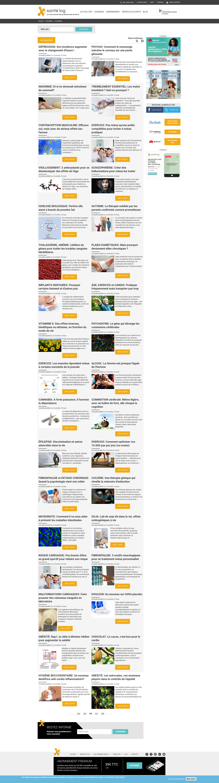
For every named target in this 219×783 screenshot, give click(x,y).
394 (78, 714)
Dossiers (99, 12)
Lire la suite (70, 77)
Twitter (151, 754)
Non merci (191, 779)
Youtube (164, 754)
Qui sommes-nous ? (101, 754)
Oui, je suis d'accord (176, 779)
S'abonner (120, 732)
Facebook (146, 754)
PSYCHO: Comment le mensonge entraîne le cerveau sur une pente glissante (111, 50)
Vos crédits (172, 132)
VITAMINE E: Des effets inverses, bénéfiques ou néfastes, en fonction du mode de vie (62, 327)
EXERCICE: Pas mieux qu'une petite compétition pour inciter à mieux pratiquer (113, 129)
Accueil (40, 21)
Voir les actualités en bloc (142, 41)
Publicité (117, 754)
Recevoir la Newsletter (163, 105)
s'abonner (134, 765)
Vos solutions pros (172, 141)
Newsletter (85, 754)
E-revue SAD (142, 2)
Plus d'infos (120, 777)
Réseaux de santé (131, 12)
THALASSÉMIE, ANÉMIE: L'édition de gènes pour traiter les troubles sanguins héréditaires (63, 248)
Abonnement (113, 12)
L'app (152, 2)
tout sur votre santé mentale (172, 122)
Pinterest (155, 754)
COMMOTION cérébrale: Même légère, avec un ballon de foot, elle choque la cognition (115, 403)
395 (84, 714)
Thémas (160, 2)
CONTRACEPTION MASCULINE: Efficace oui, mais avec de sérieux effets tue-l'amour (64, 129)
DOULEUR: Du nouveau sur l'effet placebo (116, 594)
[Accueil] (42, 12)
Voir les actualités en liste (137, 41)
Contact (134, 754)
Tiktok (159, 754)
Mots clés (45, 29)
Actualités (86, 12)
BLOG (145, 12)
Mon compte (174, 2)
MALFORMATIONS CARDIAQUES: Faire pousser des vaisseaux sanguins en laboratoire (63, 598)
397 (96, 714)
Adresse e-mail (83, 728)
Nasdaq (161, 10)
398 (102, 714)
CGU (126, 754)
